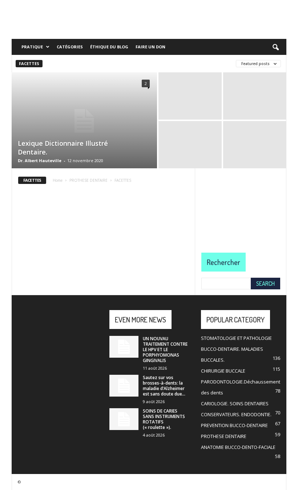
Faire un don (150, 46)
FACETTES (29, 63)
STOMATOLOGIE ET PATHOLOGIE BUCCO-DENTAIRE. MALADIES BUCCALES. (236, 349)
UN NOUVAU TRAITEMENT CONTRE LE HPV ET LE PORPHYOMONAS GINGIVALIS (165, 350)
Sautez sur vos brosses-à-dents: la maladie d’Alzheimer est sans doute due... (164, 385)
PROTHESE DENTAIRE (223, 436)
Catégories (70, 46)
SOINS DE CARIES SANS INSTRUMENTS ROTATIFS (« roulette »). (164, 419)
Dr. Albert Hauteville (39, 160)
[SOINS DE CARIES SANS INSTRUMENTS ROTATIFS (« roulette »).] (123, 419)
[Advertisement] (240, 204)
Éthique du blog (109, 46)
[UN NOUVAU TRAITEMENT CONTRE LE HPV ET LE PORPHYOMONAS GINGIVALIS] (123, 347)
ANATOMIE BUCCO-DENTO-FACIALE (238, 447)
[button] (275, 48)
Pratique (32, 46)
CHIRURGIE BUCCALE (223, 371)
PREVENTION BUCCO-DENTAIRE (234, 425)
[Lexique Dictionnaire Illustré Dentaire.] (84, 121)
